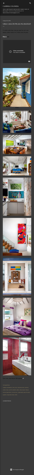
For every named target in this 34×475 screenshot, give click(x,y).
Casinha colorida (11, 6)
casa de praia (21, 387)
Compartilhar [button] (6, 385)
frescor (27, 389)
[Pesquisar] (30, 2)
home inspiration (7, 392)
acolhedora (9, 387)
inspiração (20, 392)
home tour (14, 392)
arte (13, 387)
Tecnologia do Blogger (18, 469)
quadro (4, 394)
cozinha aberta (12, 389)
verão (15, 394)
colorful (26, 387)
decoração (22, 389)
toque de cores (10, 394)
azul (16, 387)
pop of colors (27, 392)
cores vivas (5, 389)
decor (18, 389)
